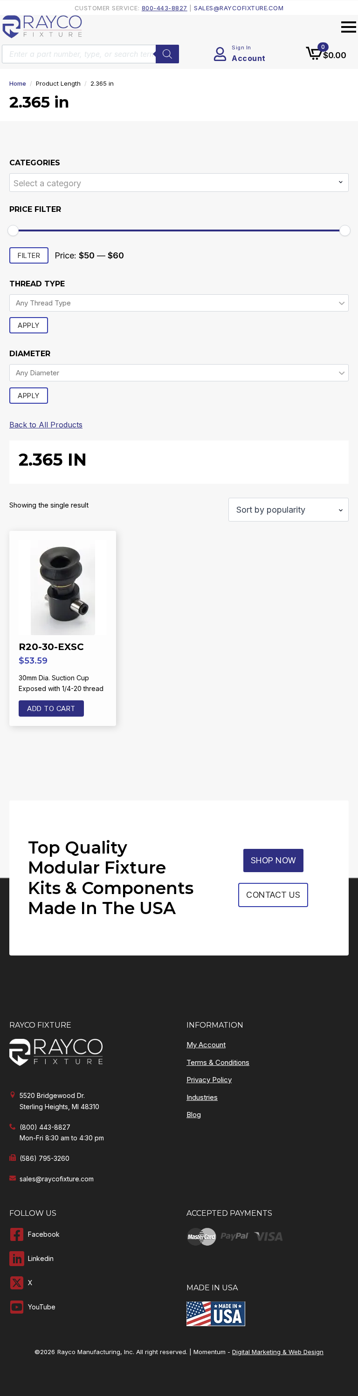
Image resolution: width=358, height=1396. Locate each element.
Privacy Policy (209, 1079)
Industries (202, 1097)
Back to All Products (46, 424)
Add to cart (51, 708)
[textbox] (173, 183)
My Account (206, 1044)
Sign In (241, 47)
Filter (29, 255)
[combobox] (179, 182)
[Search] (167, 54)
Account (249, 58)
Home (17, 83)
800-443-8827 (164, 8)
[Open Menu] (348, 27)
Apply (29, 325)
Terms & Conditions (217, 1062)
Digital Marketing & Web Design (278, 1351)
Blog (193, 1114)
